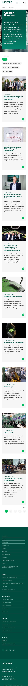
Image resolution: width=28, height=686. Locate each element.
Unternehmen (6, 596)
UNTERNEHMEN (7, 71)
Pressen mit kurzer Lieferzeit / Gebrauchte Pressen (10, 567)
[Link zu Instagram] (6, 650)
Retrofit (4, 586)
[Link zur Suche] (17, 3)
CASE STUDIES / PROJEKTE (10, 67)
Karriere (4, 618)
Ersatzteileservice (7, 580)
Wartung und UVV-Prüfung (9, 577)
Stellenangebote (7, 624)
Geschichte (5, 612)
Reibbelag (4, 557)
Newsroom (5, 637)
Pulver (4, 548)
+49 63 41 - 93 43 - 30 (9, 678)
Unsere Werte (6, 608)
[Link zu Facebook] (3, 650)
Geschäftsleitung (7, 605)
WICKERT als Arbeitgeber (9, 621)
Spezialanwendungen (8, 560)
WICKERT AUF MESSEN (7, 599)
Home (3, 7)
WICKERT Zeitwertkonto (8, 644)
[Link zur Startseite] (7, 2)
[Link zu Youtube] (10, 650)
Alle (4, 59)
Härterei (4, 551)
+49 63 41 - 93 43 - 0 (8, 676)
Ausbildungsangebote (8, 628)
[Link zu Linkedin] (13, 650)
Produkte (4, 536)
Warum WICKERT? (6, 602)
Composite (5, 542)
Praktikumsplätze (7, 631)
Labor (3, 563)
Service (4, 574)
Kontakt (4, 640)
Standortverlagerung (8, 589)
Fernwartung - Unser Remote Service (12, 583)
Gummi (4, 539)
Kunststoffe (5, 545)
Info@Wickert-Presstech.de (10, 679)
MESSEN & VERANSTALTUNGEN (11, 63)
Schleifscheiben (6, 554)
